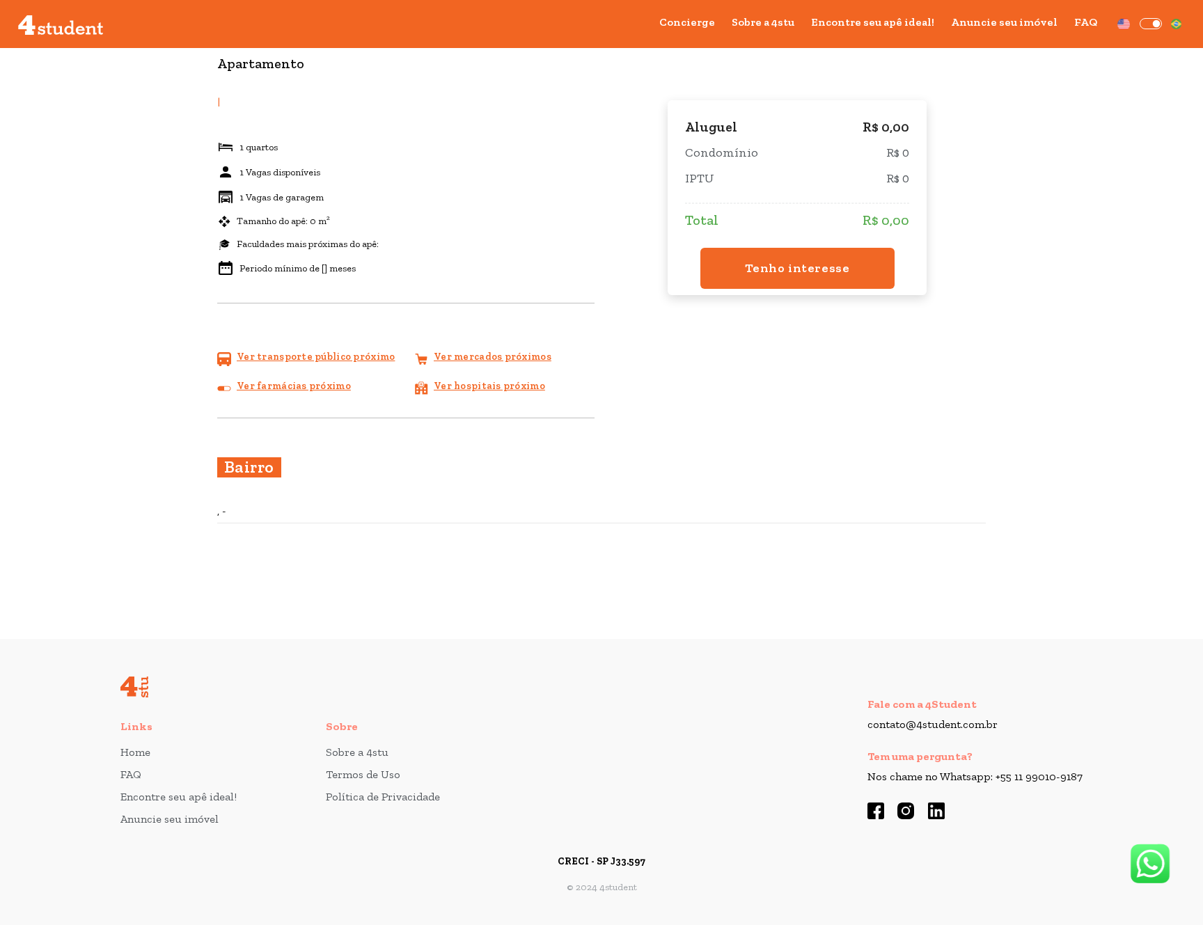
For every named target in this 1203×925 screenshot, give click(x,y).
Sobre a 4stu (763, 22)
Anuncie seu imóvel (1004, 22)
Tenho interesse (797, 268)
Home (135, 752)
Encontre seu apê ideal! (872, 22)
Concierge (687, 22)
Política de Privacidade (383, 796)
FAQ (1085, 22)
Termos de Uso (363, 774)
